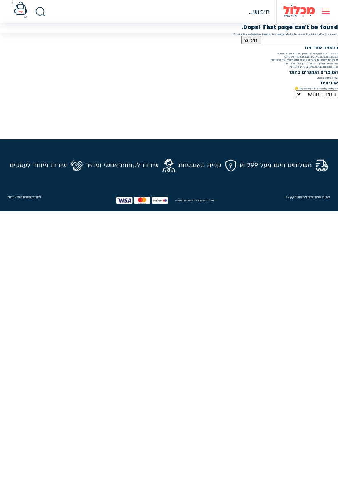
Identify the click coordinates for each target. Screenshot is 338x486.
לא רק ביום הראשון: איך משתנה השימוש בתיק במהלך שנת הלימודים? (304, 60)
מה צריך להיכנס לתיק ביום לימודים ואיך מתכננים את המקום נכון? (307, 53)
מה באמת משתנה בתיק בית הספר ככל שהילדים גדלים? (311, 56)
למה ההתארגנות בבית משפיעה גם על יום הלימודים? (313, 66)
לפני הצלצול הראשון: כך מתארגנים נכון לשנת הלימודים (312, 63)
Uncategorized (325, 77)
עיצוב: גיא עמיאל (322, 197)
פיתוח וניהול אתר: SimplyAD (299, 197)
